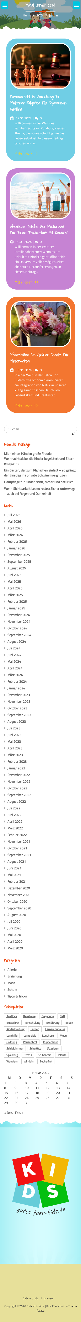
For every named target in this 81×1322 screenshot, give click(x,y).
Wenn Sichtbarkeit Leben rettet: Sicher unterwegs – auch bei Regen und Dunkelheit (39, 491)
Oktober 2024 (17, 628)
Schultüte (35, 1048)
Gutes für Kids (35, 1306)
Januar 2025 (16, 608)
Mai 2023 (14, 741)
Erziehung (14, 976)
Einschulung (32, 1022)
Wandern (12, 1061)
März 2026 (15, 534)
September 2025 (19, 561)
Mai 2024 (14, 661)
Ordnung (11, 1042)
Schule (12, 989)
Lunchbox (48, 1035)
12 (47, 1087)
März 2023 (15, 754)
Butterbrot (12, 1022)
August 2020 (16, 914)
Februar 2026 (17, 541)
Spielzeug (12, 1055)
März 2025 (15, 594)
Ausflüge (11, 1016)
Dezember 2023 (18, 694)
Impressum (48, 1298)
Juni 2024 (14, 654)
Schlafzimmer (14, 1048)
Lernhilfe (11, 1035)
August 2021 (16, 861)
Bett (62, 1016)
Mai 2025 (14, 581)
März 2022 (15, 828)
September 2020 (19, 908)
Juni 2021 (14, 868)
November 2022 (18, 781)
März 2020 (15, 948)
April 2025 (14, 588)
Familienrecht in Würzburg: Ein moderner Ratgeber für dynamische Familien (38, 102)
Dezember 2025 (18, 554)
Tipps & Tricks (17, 996)
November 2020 (18, 894)
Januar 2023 (16, 768)
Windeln (29, 1061)
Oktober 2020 (17, 901)
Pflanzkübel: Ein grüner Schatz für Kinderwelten (39, 357)
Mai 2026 (14, 521)
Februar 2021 (17, 881)
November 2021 (18, 841)
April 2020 (14, 941)
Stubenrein (45, 1055)
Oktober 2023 (17, 708)
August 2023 (16, 721)
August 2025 (16, 568)
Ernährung (52, 1022)
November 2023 (18, 701)
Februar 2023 (17, 761)
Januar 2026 (16, 548)
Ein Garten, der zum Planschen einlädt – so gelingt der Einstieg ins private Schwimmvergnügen (40, 473)
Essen (69, 1022)
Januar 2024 (16, 688)
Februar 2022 (17, 834)
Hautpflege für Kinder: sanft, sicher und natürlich (39, 481)
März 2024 (15, 674)
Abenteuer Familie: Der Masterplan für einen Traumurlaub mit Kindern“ (39, 229)
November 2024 (18, 621)
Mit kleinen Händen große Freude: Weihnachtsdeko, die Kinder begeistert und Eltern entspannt (39, 458)
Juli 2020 (13, 921)
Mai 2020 (14, 934)
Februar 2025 (17, 601)
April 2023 (14, 748)
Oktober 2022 (17, 788)
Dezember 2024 (18, 614)
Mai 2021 (14, 874)
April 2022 (14, 821)
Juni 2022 (14, 814)
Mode (11, 982)
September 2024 (19, 634)
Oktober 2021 (17, 848)
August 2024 (16, 641)
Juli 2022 (13, 808)
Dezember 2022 (18, 774)
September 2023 (19, 714)
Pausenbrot (30, 1042)
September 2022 (19, 794)
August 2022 (16, 801)
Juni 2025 (14, 574)
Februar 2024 (17, 681)
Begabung (48, 1016)
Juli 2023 (13, 728)
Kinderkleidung (15, 1029)
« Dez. (8, 1112)
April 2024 (14, 668)
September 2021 (19, 854)
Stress (28, 1055)
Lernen (35, 1029)
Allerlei (12, 969)
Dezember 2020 (18, 888)
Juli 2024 (13, 648)
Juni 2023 (14, 734)
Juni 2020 (14, 928)
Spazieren (53, 1048)
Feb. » (19, 1112)
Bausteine (29, 1016)
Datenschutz (30, 1298)
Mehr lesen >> (26, 153)
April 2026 (14, 528)
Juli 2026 (13, 514)
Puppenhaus (50, 1042)
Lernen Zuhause (55, 1029)
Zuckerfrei (46, 1061)
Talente (62, 1055)
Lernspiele (29, 1035)
